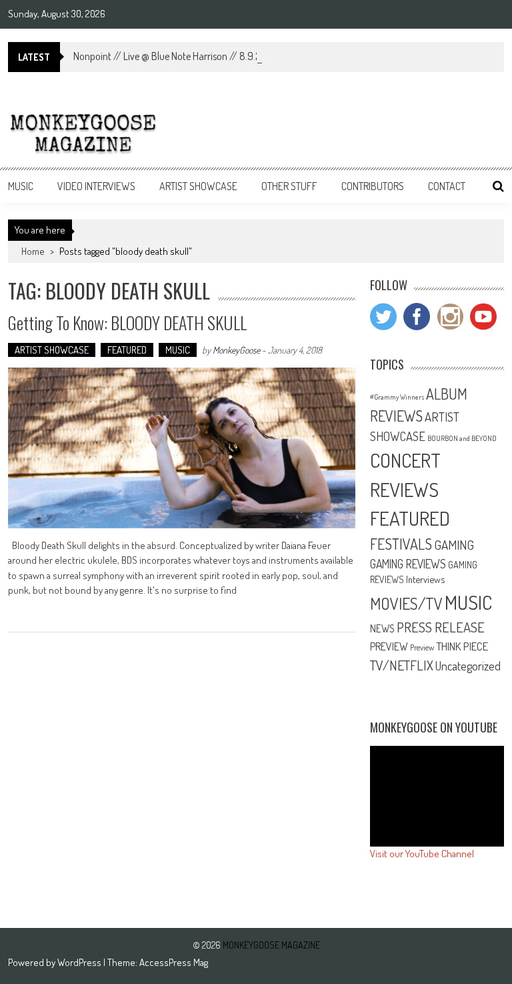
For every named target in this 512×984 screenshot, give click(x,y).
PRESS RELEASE (441, 627)
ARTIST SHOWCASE (198, 186)
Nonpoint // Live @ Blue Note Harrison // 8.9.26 (170, 56)
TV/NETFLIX (401, 665)
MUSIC (20, 186)
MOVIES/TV (406, 603)
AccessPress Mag (173, 962)
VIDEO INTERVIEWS (96, 186)
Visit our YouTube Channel (422, 853)
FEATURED (127, 350)
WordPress (80, 962)
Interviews (425, 579)
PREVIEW (389, 646)
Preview (422, 647)
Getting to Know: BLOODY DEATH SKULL (127, 323)
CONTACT (446, 186)
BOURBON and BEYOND (462, 438)
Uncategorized (468, 665)
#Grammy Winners (397, 397)
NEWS (382, 628)
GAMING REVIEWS (408, 563)
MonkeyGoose (236, 350)
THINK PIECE (462, 645)
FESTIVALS (401, 543)
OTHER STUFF (289, 186)
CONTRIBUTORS (372, 186)
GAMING (454, 544)
